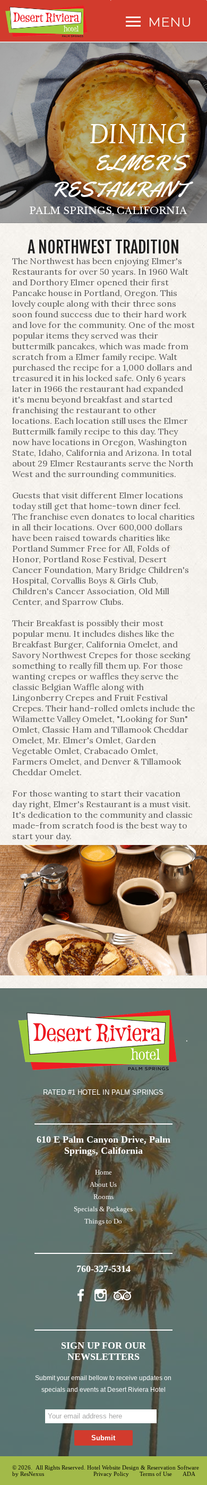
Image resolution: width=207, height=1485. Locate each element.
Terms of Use (156, 1474)
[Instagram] (102, 1293)
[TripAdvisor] (123, 1293)
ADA (189, 1474)
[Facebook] (83, 1293)
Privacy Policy (111, 1474)
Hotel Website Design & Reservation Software (143, 1467)
